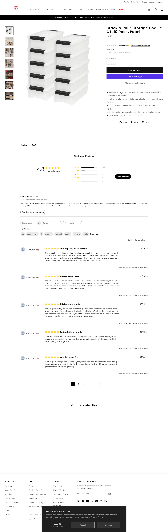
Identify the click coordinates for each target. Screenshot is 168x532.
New (113, 9)
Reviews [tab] (24, 145)
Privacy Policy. (97, 517)
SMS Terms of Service (61, 494)
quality (67, 234)
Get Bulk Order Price (131, 2)
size (22, 234)
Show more (95, 234)
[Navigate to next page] (100, 384)
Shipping (110, 53)
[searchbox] (28, 223)
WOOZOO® (34, 9)
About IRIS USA (10, 490)
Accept (83, 524)
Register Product (148, 2)
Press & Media (10, 498)
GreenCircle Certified (37, 514)
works (85, 234)
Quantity (111, 58)
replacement (32, 234)
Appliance (80, 9)
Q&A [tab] (34, 145)
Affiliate (7, 514)
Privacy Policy (58, 486)
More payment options (135, 82)
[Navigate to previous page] (67, 384)
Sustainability (9, 506)
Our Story (8, 486)
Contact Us (33, 486)
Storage (62, 9)
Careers (8, 519)
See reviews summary (140, 45)
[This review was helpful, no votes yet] (141, 267)
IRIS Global (9, 494)
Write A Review (123, 176)
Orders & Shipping (36, 502)
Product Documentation (37, 494)
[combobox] (51, 223)
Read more (96, 260)
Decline (108, 524)
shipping (77, 234)
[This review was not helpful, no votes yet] (145, 267)
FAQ (30, 510)
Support (159, 2)
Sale (121, 9)
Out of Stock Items (36, 519)
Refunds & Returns (36, 506)
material (58, 234)
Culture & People (11, 502)
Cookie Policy (58, 498)
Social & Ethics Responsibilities (58, 504)
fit (41, 234)
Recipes (7, 510)
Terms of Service (59, 490)
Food (90, 9)
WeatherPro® (49, 9)
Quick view (23, 448)
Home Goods (102, 9)
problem (48, 234)
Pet (70, 9)
